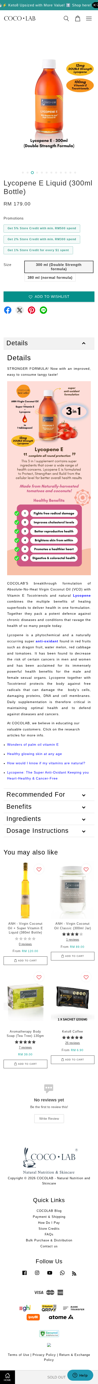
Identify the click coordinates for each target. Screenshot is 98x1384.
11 (70, 172)
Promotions (14, 218)
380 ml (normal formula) (50, 277)
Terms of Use (18, 1355)
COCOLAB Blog (49, 1211)
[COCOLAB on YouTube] (49, 1275)
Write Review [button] (49, 1118)
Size (7, 265)
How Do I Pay (49, 1222)
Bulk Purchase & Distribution (49, 1240)
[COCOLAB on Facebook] (24, 1275)
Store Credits (49, 1228)
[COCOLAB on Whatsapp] (62, 1275)
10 (65, 172)
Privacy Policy (44, 1355)
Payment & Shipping (49, 1217)
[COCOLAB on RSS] (74, 1274)
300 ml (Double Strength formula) (59, 267)
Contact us (49, 1246)
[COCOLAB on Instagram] (37, 1275)
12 (75, 172)
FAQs (49, 1234)
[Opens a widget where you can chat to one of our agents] (80, 1376)
